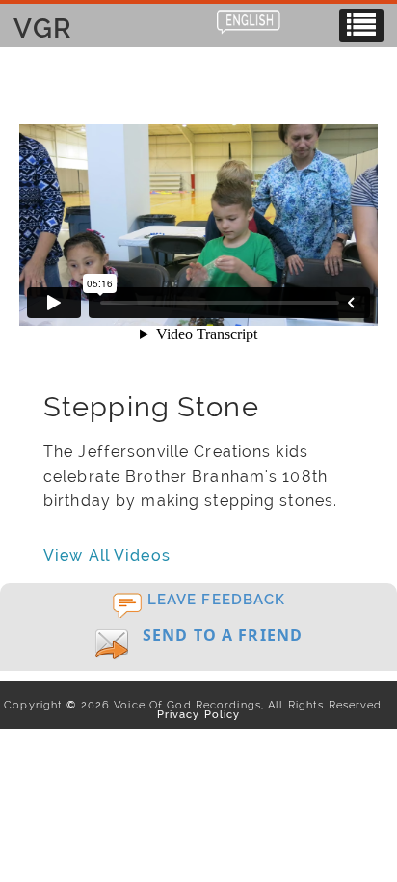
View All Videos (107, 556)
